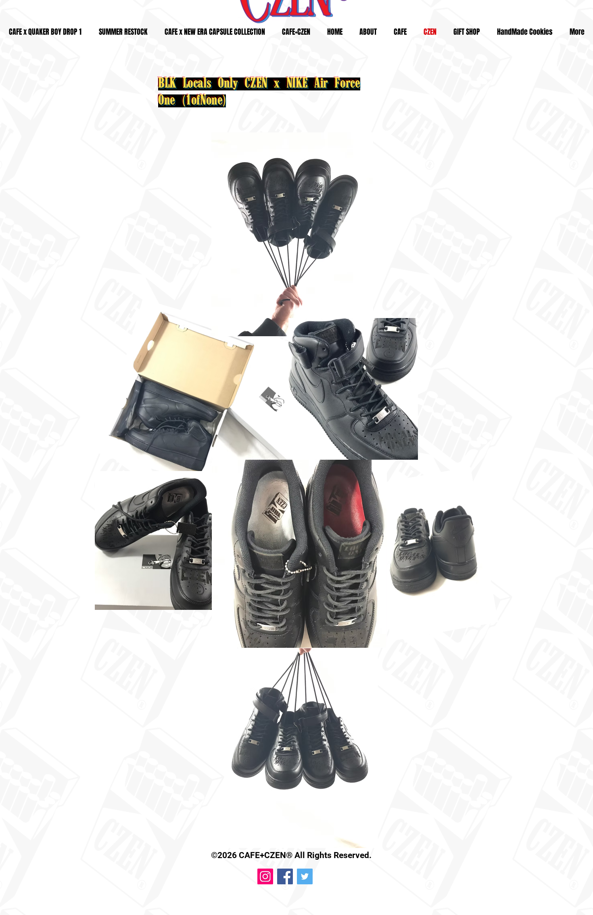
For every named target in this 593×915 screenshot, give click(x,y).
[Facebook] (285, 876)
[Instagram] (265, 876)
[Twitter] (305, 876)
